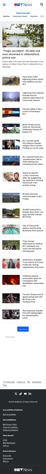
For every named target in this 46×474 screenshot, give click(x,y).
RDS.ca (5, 461)
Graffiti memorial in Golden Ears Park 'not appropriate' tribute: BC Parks (33, 213)
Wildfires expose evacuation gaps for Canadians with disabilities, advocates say (33, 281)
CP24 (5, 440)
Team (5, 385)
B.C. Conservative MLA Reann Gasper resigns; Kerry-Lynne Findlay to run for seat (33, 144)
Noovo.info (7, 456)
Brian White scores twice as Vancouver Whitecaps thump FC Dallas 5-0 (32, 128)
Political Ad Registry (10, 430)
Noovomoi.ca (8, 458)
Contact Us (21, 382)
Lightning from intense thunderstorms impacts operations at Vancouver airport (33, 96)
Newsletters (36, 382)
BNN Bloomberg (9, 443)
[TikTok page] (20, 393)
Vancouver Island (20, 16)
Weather (6, 16)
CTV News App (9, 382)
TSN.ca (6, 446)
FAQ (28, 382)
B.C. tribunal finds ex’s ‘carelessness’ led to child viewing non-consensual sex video (33, 160)
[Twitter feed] (16, 393)
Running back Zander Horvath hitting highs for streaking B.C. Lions (33, 314)
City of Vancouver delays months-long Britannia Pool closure (33, 228)
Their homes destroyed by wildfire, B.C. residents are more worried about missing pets (33, 246)
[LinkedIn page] (30, 393)
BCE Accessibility (9, 414)
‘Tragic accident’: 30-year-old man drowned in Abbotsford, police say (21, 54)
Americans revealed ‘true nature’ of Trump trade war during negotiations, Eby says (33, 263)
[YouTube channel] (25, 393)
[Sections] (4, 4)
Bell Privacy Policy (10, 424)
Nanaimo (34, 16)
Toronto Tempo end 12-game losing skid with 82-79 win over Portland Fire (33, 298)
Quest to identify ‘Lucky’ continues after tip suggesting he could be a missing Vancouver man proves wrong (33, 179)
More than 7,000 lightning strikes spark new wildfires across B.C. (33, 80)
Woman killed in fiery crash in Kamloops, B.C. (32, 111)
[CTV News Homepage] (23, 4)
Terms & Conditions (10, 427)
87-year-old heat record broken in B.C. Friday (32, 196)
